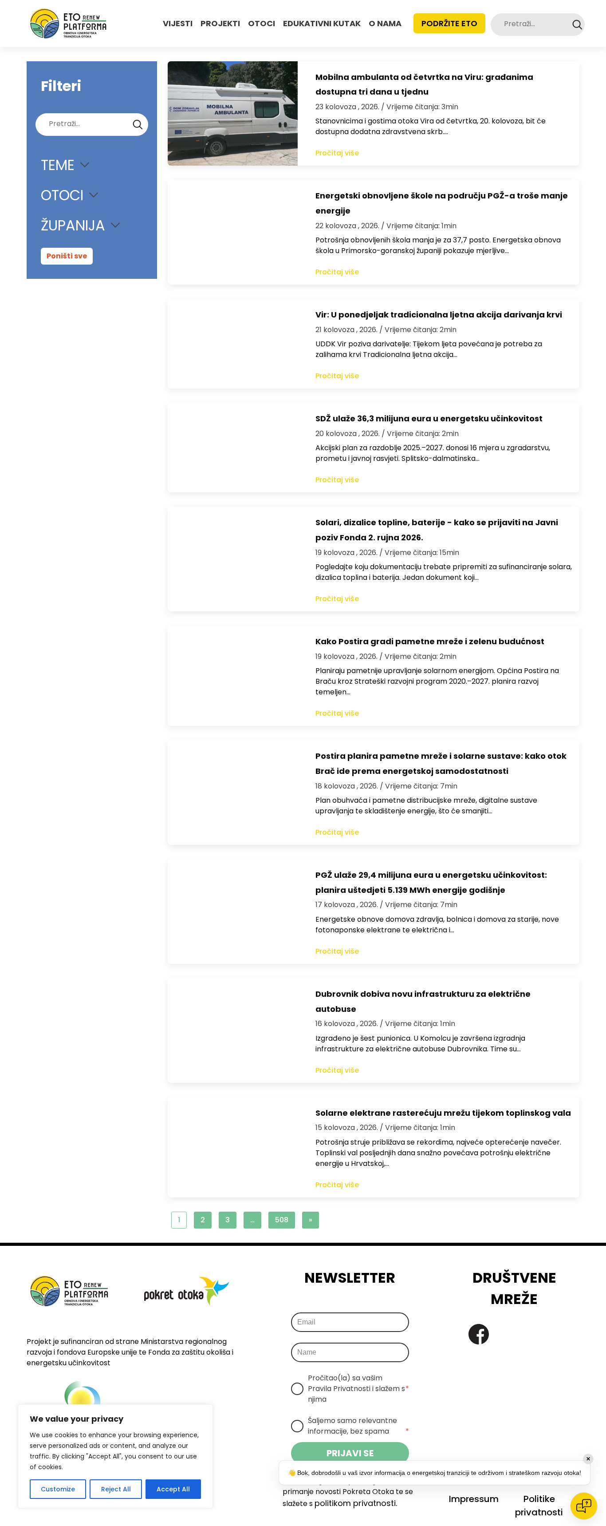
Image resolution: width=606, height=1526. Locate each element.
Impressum (474, 1499)
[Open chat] (584, 1506)
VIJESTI (178, 23)
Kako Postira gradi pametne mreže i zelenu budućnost (429, 641)
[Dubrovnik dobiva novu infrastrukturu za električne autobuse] (233, 1030)
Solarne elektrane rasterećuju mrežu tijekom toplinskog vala (443, 1112)
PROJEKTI (220, 23)
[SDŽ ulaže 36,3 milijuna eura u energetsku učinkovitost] (233, 447)
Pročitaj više (337, 153)
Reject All (116, 1489)
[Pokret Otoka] (68, 23)
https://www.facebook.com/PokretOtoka (478, 1334)
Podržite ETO (449, 23)
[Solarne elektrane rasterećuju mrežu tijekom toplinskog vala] (233, 1147)
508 (281, 1220)
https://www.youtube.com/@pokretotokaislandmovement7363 (552, 1334)
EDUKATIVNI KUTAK (322, 23)
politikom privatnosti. (356, 1503)
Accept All (173, 1489)
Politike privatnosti (539, 1505)
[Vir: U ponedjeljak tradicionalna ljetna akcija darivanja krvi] (233, 343)
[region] (115, 1456)
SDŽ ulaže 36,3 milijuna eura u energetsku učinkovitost (429, 418)
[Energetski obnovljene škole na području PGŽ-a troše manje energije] (233, 232)
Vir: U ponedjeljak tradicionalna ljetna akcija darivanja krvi (438, 314)
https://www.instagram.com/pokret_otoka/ (503, 1334)
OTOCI (261, 23)
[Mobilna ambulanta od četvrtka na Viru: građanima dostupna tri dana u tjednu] (233, 113)
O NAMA (385, 23)
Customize (58, 1489)
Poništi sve (67, 256)
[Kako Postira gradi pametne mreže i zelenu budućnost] (233, 676)
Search (577, 24)
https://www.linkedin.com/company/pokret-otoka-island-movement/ (528, 1334)
